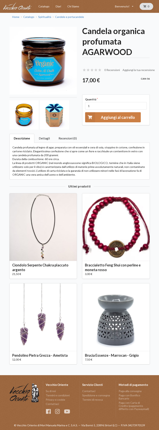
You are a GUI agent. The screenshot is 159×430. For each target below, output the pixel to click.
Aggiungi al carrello (118, 117)
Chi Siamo (73, 6)
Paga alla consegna (130, 391)
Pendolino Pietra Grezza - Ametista (40, 355)
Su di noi (51, 391)
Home (15, 17)
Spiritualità (44, 17)
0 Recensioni (112, 70)
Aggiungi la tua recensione (139, 70)
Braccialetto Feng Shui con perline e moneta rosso (113, 267)
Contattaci (52, 403)
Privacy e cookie (55, 399)
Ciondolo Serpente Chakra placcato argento (40, 267)
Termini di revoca (92, 399)
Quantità (90, 99)
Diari (58, 6)
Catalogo (43, 6)
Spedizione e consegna (96, 395)
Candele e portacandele (69, 17)
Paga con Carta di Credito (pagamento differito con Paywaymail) (134, 406)
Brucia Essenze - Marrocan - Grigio (112, 355)
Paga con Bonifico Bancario (129, 397)
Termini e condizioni (58, 395)
